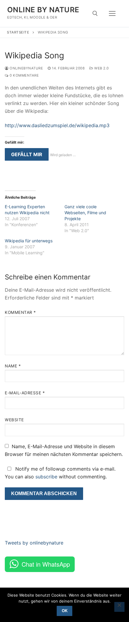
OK (65, 611)
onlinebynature (26, 68)
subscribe (46, 477)
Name (13, 366)
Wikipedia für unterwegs (28, 240)
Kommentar (20, 312)
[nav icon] (112, 13)
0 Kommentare (24, 75)
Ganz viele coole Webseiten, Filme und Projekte (85, 212)
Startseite (18, 32)
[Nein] (119, 607)
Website (14, 419)
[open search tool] (95, 13)
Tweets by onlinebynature (34, 543)
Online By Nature (43, 9)
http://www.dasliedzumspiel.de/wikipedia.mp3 (57, 125)
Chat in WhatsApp (46, 564)
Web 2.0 (101, 68)
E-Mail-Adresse (25, 392)
